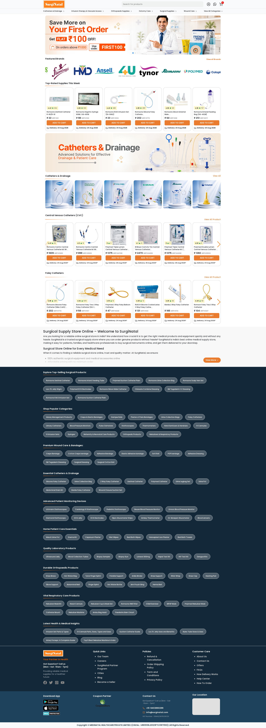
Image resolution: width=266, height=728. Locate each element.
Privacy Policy (169, 374)
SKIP (128, 356)
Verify (158, 381)
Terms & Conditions (149, 374)
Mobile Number (146, 358)
